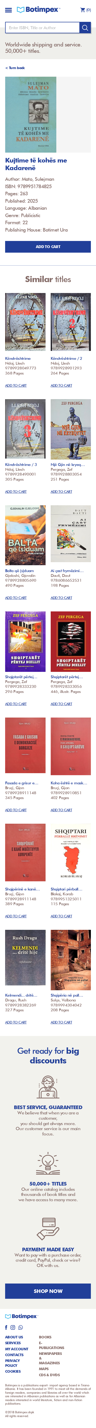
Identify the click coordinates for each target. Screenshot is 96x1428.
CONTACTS (14, 1355)
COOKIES (12, 1371)
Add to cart (48, 247)
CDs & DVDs (49, 1375)
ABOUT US (14, 1337)
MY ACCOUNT (16, 1349)
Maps (44, 1369)
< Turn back (15, 68)
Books (45, 1337)
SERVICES (13, 1343)
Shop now (48, 1291)
